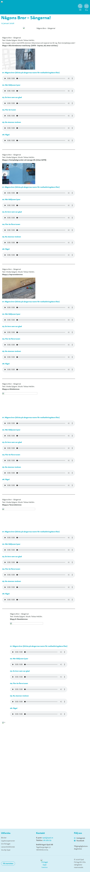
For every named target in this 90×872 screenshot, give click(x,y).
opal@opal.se (47, 838)
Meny (86, 10)
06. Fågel (6, 363)
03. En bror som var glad (12, 326)
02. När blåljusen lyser (11, 314)
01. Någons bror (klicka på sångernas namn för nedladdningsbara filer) (31, 187)
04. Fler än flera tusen (11, 339)
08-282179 (47, 840)
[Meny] (86, 6)
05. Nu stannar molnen (11, 351)
